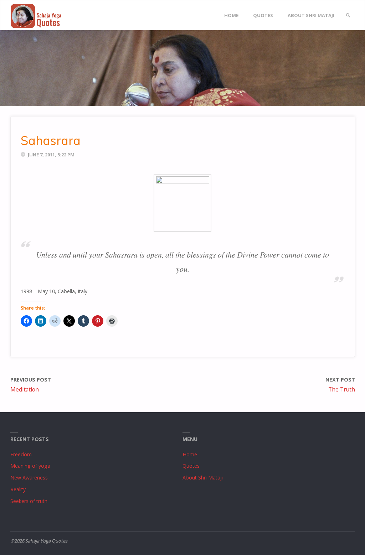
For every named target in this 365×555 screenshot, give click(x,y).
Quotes (191, 465)
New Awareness (29, 477)
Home (189, 454)
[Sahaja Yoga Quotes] (39, 15)
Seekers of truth (28, 501)
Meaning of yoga (30, 465)
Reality (18, 489)
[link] (348, 15)
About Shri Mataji (202, 477)
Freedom (21, 454)
